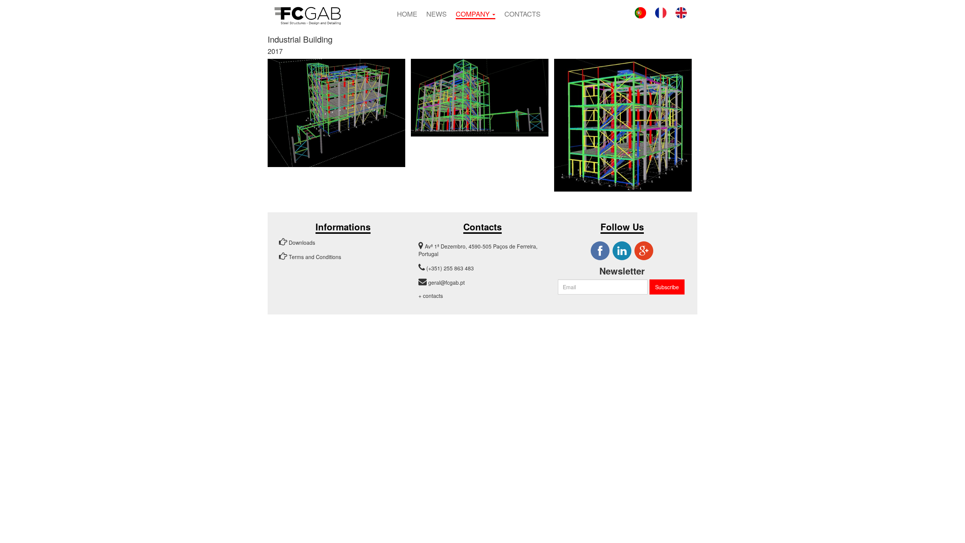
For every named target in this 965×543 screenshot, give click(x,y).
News (436, 13)
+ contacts (430, 295)
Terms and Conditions (314, 257)
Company (474, 13)
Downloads (301, 242)
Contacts (522, 13)
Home (407, 13)
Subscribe (667, 287)
